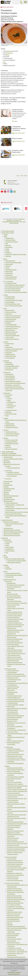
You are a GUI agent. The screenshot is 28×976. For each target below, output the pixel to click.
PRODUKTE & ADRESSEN (9, 453)
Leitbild (7, 543)
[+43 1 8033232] (21, 3)
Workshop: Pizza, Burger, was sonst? (17, 843)
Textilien (6, 418)
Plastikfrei (8, 252)
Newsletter (8, 569)
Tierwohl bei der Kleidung (12, 433)
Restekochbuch (11, 937)
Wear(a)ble (10, 829)
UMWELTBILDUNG (7, 520)
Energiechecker (11, 681)
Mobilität (6, 487)
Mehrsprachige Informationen (12, 535)
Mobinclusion (11, 706)
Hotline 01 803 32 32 (13, 670)
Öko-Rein (8, 466)
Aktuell (6, 234)
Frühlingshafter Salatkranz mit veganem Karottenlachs (19, 128)
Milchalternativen (10, 330)
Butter (7, 54)
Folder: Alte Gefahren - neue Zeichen (17, 603)
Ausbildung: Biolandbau (13, 749)
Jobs (24, 221)
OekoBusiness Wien (9, 488)
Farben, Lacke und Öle (11, 440)
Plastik (7, 251)
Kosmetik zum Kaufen (11, 368)
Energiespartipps (10, 296)
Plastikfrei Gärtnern (10, 356)
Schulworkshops (8, 528)
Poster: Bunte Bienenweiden (15, 642)
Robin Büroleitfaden (12, 935)
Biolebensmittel (9, 310)
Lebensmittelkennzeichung (12, 326)
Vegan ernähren (9, 337)
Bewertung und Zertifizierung (12, 464)
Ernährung (6, 483)
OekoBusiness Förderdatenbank (16, 926)
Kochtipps (8, 323)
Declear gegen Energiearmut (15, 862)
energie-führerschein (13, 752)
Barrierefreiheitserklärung (11, 221)
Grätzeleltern (10, 761)
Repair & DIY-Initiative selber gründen (15, 254)
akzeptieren (14, 970)
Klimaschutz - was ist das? (12, 385)
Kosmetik (6, 360)
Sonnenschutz (9, 369)
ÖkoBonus (10, 924)
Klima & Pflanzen (10, 379)
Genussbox (10, 910)
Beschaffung (7, 462)
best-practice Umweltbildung (12, 533)
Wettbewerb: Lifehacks (13, 832)
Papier (7, 249)
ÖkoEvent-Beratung (12, 714)
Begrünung (7, 460)
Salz (4, 62)
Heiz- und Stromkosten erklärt (13, 305)
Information (8, 581)
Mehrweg (8, 245)
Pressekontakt (9, 577)
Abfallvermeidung (10, 240)
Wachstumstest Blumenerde (15, 880)
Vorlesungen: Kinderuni (13, 827)
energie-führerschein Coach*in (15, 754)
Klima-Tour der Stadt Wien (14, 782)
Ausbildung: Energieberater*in (15, 750)
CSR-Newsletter (8, 481)
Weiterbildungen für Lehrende (12, 530)
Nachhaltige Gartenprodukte (15, 917)
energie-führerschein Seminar (13, 514)
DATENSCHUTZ (17, 220)
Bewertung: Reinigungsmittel (15, 903)
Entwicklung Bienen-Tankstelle (15, 777)
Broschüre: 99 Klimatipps (14, 601)
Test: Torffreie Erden (12, 878)
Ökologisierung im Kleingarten (15, 715)
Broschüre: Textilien (12, 594)
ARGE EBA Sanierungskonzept (15, 674)
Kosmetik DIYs (9, 364)
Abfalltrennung (9, 238)
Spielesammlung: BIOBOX (14, 787)
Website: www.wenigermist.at (15, 831)
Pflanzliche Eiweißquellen (12, 335)
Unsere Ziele (8, 541)
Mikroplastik (8, 247)
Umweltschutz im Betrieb (12, 883)
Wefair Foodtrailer (12, 840)
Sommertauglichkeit (11, 277)
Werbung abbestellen (11, 449)
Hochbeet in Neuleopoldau (14, 696)
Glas (6, 243)
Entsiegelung (9, 347)
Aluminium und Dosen (11, 242)
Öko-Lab (9, 923)
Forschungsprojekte (11, 857)
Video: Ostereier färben (13, 655)
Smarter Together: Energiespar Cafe (17, 789)
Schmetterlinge (11, 405)
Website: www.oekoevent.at (15, 659)
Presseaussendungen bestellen (14, 575)
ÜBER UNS (5, 538)
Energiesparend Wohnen (14, 866)
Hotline (7, 567)
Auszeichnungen (10, 551)
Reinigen (7, 445)
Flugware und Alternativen (12, 317)
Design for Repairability (13, 771)
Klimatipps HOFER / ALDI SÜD (15, 699)
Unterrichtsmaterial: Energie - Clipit (17, 798)
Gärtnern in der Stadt (11, 351)
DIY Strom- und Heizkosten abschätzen (16, 292)
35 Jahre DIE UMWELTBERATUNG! (15, 559)
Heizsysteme (9, 271)
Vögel (7, 415)
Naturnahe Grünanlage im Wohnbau (17, 708)
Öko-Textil (8, 478)
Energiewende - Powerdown (15, 906)
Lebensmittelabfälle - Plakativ (15, 705)
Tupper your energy (12, 732)
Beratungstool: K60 (12, 678)
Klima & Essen (9, 374)
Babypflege (8, 362)
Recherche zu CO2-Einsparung (15, 875)
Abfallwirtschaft (8, 457)
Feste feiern (8, 314)
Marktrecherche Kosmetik (14, 626)
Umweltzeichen (8, 497)
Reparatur (8, 256)
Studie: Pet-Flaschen (13, 877)
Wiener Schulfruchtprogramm (15, 841)
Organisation (7, 540)
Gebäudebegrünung (11, 269)
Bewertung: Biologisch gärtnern (16, 899)
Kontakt (16, 223)
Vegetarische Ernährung (12, 339)
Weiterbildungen (8, 501)
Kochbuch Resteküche (13, 617)
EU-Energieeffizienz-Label (12, 304)
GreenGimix (8, 470)
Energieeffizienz (8, 485)
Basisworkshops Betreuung (14, 890)
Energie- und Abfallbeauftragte (15, 908)
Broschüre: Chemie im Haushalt (15, 585)
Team (5, 555)
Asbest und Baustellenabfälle (13, 262)
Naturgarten (8, 352)
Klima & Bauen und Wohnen (13, 381)
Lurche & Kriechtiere (11, 410)
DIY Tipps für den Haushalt (12, 290)
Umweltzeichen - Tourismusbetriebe (17, 951)
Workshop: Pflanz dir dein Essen (16, 850)
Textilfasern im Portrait (11, 427)
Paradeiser (10, 53)
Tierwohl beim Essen (11, 432)
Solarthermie (9, 275)
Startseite (21, 219)
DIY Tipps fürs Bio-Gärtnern (13, 288)
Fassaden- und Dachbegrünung (14, 349)
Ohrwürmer (10, 407)
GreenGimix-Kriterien (13, 472)
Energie (6, 295)
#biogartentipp (9, 343)
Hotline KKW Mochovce (14, 697)
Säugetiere (8, 412)
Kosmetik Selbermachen (12, 366)
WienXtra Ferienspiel (13, 838)
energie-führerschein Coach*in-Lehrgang (16, 512)
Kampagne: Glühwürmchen (14, 614)
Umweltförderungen (9, 499)
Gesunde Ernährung (10, 319)
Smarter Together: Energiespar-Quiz (17, 791)
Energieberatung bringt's (14, 679)
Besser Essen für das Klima (14, 896)
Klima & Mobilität (10, 378)
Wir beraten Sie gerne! (8, 231)
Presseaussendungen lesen (12, 573)
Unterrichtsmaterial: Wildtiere (15, 822)
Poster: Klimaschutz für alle (14, 651)
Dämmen (8, 266)
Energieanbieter (9, 302)
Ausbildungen (9, 747)
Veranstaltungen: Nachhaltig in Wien (17, 823)
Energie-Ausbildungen (11, 503)
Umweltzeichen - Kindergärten (15, 950)
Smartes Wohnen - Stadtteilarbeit (16, 730)
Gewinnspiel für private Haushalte (16, 560)
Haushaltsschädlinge (11, 442)
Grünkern (9, 51)
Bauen (5, 259)
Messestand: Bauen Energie (14, 639)
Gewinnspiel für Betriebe (14, 562)
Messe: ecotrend (11, 637)
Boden (7, 345)
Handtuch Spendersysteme (14, 912)
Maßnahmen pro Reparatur (14, 873)
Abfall (5, 236)
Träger (7, 545)
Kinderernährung (10, 321)
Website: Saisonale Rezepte (14, 662)
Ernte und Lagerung (10, 312)
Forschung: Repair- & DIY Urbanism (17, 868)
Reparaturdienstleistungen (11, 496)
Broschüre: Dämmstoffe (14, 596)
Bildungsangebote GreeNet (14, 768)
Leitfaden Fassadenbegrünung (15, 624)
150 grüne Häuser (12, 672)
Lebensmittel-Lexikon (11, 328)
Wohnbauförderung (10, 278)
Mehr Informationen (14, 974)
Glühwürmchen (11, 402)
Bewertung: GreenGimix (13, 901)
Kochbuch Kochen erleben (14, 615)
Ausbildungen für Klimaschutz (13, 387)
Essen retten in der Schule (14, 778)
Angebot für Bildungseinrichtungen (13, 459)
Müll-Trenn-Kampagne (13, 915)
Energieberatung (10, 298)
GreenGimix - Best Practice (14, 474)
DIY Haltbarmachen (10, 283)
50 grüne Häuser (11, 859)
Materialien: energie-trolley (14, 756)
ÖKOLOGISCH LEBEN (8, 233)
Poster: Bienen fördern (13, 641)
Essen (5, 308)
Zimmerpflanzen (10, 358)
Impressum (10, 220)
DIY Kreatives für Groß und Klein (14, 287)
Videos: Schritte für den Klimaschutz (15, 383)
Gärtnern (6, 342)
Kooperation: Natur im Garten (15, 619)
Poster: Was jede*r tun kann (14, 650)
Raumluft (6, 492)
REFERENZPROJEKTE (10, 579)
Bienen (9, 400)
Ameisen (9, 398)
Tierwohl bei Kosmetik (11, 435)
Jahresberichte (9, 549)
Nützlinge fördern (10, 354)
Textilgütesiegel (9, 423)
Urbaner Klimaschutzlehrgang (15, 763)
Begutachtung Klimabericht (14, 860)
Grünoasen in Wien (12, 692)
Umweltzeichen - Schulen (14, 948)
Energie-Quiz (10, 690)
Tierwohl (6, 430)
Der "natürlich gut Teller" (14, 905)
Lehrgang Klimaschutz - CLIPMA (16, 759)
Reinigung (6, 494)
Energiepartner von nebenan (15, 758)
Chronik (6, 557)
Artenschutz (8, 395)
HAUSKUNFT (10, 694)
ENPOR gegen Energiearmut (15, 864)
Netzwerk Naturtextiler (13, 921)
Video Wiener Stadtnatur (14, 825)
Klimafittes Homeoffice (11, 443)
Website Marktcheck (13, 660)
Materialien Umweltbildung (11, 522)
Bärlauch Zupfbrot (17, 138)
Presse (11, 223)
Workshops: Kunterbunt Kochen (16, 849)
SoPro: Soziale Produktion (14, 939)
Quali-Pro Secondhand (13, 933)
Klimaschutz (7, 372)
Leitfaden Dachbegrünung (14, 623)
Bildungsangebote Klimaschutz (15, 769)
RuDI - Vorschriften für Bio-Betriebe (17, 928)
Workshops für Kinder (13, 845)
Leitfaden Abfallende (13, 621)
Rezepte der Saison (7, 7)
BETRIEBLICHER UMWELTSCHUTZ (12, 455)
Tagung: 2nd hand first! (13, 793)
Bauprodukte (9, 264)
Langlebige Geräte (12, 703)
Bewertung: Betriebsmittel (14, 897)
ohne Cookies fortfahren (14, 972)
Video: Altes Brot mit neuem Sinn (16, 653)
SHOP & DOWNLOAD (8, 451)
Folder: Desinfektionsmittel (14, 612)
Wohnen (6, 438)
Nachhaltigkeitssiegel (13, 919)
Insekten (7, 396)
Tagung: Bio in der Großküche (15, 795)
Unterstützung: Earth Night (14, 717)
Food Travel (10, 780)
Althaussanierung (10, 260)
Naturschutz (7, 393)
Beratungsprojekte (10, 669)
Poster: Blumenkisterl (13, 644)
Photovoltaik (9, 273)
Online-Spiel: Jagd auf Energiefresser (17, 786)
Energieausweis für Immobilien (13, 300)
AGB (21, 221)
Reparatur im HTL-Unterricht (15, 784)
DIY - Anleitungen (8, 281)
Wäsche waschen (10, 425)
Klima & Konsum (9, 376)
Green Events (7, 490)
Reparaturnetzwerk (12, 719)
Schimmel (8, 447)
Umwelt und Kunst (12, 796)
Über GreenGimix (12, 476)
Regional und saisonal (11, 332)
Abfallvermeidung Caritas (14, 888)
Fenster (7, 268)
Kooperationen (9, 547)
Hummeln (10, 404)
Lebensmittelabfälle (11, 324)
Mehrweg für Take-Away (14, 914)
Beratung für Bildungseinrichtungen (13, 532)
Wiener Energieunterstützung (15, 741)
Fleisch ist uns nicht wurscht (13, 315)
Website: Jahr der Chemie (14, 657)
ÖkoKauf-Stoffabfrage (13, 468)
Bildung (7, 766)
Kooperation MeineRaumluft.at (15, 701)
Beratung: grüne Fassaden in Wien (16, 676)
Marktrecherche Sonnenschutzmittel (17, 635)
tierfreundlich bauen (11, 414)
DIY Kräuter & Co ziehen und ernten (15, 285)
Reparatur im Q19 (12, 721)
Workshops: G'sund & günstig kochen (17, 847)
